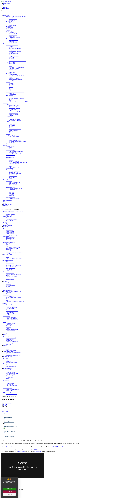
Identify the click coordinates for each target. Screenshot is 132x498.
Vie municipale (9, 31)
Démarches (5, 205)
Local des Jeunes (12, 71)
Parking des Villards (13, 172)
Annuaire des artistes (13, 113)
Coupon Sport (12, 124)
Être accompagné (12, 137)
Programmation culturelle (14, 105)
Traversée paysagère (13, 174)
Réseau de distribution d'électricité (16, 98)
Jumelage (11, 115)
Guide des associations (14, 118)
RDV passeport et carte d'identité (16, 49)
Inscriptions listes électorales (15, 51)
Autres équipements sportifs (15, 129)
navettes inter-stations (8, 446)
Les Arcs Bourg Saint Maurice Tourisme (17, 141)
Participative (6, 8)
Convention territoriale (14, 148)
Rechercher (16, 209)
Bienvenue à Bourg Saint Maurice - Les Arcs (16, 16)
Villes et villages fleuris (14, 167)
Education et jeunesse (10, 62)
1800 (55, 446)
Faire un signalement (13, 42)
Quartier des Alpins (13, 176)
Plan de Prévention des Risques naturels (17, 61)
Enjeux (10, 158)
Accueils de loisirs (13, 64)
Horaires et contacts (7, 200)
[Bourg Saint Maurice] (6, 1)
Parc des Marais (12, 177)
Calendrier (11, 160)
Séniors (10, 77)
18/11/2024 (11, 193)
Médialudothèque (12, 109)
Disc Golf (11, 131)
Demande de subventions (14, 119)
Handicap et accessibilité (14, 78)
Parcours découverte (13, 125)
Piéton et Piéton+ (38, 451)
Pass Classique (21, 451)
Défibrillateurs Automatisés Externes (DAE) (18, 101)
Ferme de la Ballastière (14, 163)
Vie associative (9, 116)
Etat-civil (11, 46)
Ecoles (10, 66)
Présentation (11, 17)
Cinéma (10, 110)
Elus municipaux (12, 32)
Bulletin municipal (13, 36)
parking (35, 449)
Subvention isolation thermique (15, 153)
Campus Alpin (12, 72)
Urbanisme (11, 58)
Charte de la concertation (14, 182)
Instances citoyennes (10, 187)
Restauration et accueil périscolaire (16, 67)
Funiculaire (11, 84)
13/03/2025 (11, 192)
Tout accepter (9, 488)
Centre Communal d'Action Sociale (16, 75)
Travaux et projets (10, 169)
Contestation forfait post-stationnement (17, 54)
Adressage (11, 52)
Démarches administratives (12, 45)
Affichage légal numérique (14, 37)
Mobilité (8, 82)
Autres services (9, 95)
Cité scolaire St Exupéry (14, 68)
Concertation (9, 181)
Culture (7, 104)
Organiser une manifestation (15, 48)
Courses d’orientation (13, 130)
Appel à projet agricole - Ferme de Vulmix (18, 162)
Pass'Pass (8, 134)
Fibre (10, 100)
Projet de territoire (10, 157)
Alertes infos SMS (13, 41)
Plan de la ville (12, 20)
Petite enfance (12, 63)
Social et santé (9, 73)
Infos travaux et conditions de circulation (15, 92)
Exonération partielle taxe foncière (16, 151)
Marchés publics (9, 27)
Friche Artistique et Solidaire (15, 111)
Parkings (11, 87)
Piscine (10, 127)
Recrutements (9, 26)
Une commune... (7, 3)
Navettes (11, 83)
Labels (7, 164)
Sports (7, 121)
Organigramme (12, 22)
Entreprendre (11, 139)
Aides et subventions (13, 122)
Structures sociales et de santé (15, 79)
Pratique (5, 4)
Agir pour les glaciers (10, 146)
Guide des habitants (13, 19)
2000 (62, 446)
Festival (10, 147)
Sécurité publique (12, 25)
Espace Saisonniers (13, 80)
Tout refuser (9, 491)
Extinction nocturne (10, 155)
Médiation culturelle (13, 106)
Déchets (10, 99)
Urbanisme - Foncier (10, 57)
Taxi (10, 89)
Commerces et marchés (14, 136)
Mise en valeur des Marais (14, 186)
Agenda (7, 143)
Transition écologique (10, 150)
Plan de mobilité (12, 152)
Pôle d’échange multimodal (15, 173)
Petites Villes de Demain (14, 161)
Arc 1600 (52, 446)
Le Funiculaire (5, 411)
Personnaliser (9, 494)
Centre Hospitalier (13, 74)
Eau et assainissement (13, 96)
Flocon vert (11, 166)
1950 (58, 446)
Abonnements (9, 38)
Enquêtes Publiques (10, 28)
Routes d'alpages (12, 94)
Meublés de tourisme (13, 53)
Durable (5, 7)
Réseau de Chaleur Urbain (14, 171)
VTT (10, 132)
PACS (10, 47)
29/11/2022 (11, 195)
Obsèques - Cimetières (14, 56)
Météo (4, 201)
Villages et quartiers (10, 197)
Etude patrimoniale (10, 168)
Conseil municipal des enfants (15, 188)
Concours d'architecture (14, 114)
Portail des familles (7, 204)
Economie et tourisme (10, 135)
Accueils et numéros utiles (14, 24)
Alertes (4, 203)
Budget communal (13, 35)
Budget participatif (13, 189)
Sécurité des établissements (14, 140)
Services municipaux (10, 21)
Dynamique (5, 6)
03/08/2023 (11, 194)
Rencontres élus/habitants (14, 198)
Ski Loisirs (11, 126)
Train (10, 88)
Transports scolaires (13, 69)
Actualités (8, 30)
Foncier (10, 59)
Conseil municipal (13, 33)
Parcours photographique (14, 108)
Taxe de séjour (12, 142)
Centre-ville (11, 93)
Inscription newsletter (13, 40)
